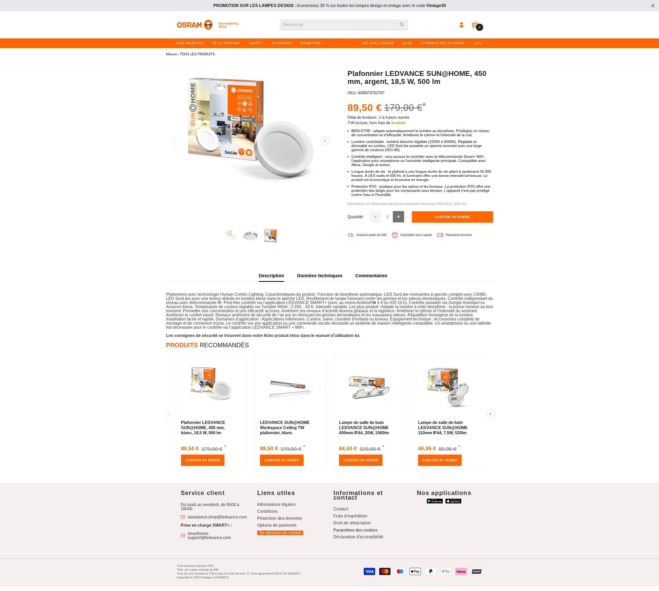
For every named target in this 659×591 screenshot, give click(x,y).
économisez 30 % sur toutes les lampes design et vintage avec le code (329, 5)
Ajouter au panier (452, 217)
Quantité (355, 217)
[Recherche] (344, 25)
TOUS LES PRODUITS (197, 54)
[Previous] (175, 140)
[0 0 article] (475, 24)
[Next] (325, 140)
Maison (171, 54)
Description (271, 275)
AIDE (478, 43)
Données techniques (319, 275)
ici (357, 335)
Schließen (653, 6)
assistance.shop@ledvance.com (217, 517)
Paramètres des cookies (355, 530)
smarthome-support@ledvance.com (209, 536)
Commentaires (371, 275)
